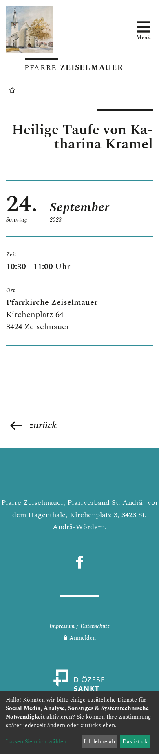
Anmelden (82, 638)
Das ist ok (135, 741)
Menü (143, 37)
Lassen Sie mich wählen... (38, 741)
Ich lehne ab (99, 741)
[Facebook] (79, 562)
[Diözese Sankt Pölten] (79, 685)
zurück (43, 425)
